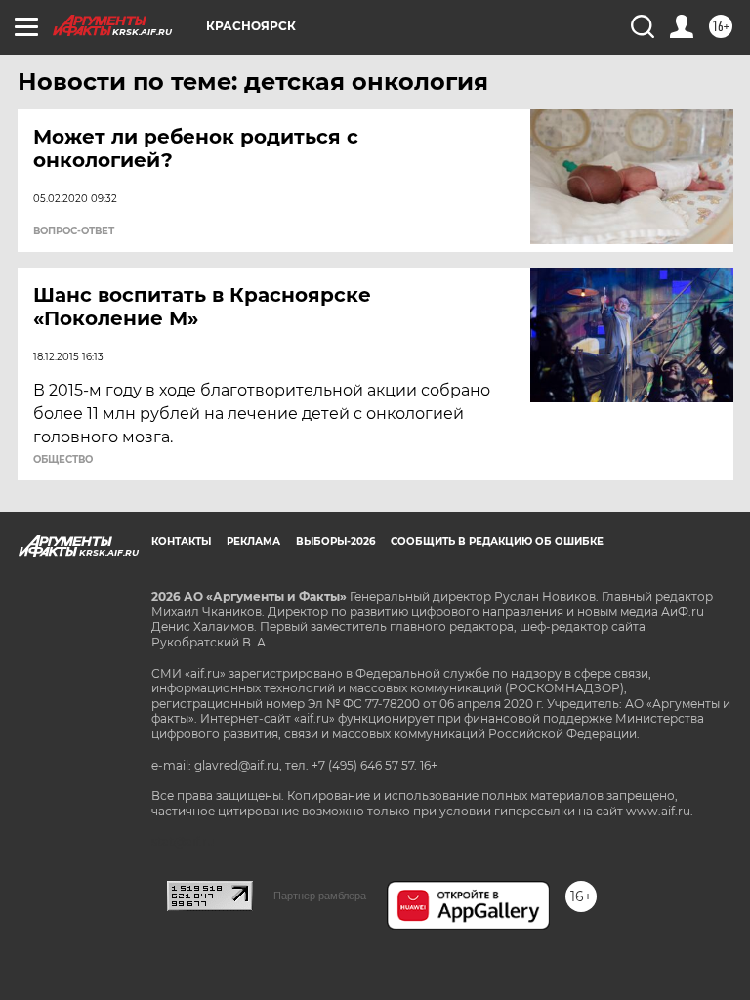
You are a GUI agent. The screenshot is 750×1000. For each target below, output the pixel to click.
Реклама (253, 541)
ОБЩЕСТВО (63, 460)
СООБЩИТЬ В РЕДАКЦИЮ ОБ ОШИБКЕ (497, 541)
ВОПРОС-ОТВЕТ (73, 231)
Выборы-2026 (335, 541)
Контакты (181, 541)
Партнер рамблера (319, 895)
